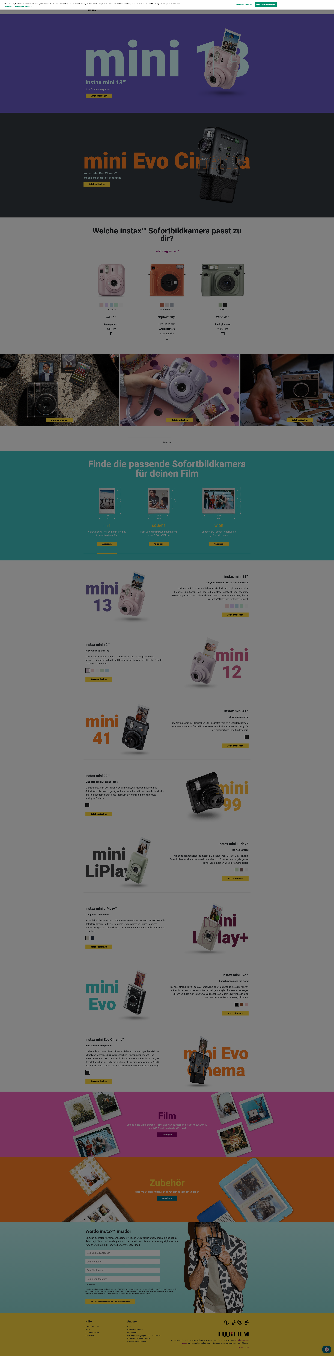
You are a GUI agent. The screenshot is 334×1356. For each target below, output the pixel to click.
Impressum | (10, 6)
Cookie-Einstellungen (244, 4)
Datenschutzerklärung (23, 6)
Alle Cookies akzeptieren (265, 4)
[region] (167, 5)
